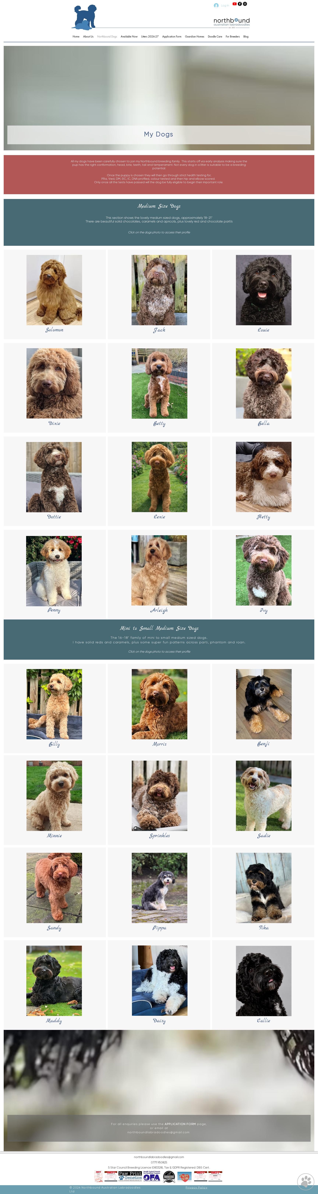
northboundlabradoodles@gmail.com (159, 1132)
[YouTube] (235, 4)
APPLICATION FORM (180, 1124)
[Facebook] (240, 4)
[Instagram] (245, 4)
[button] (111, 1176)
